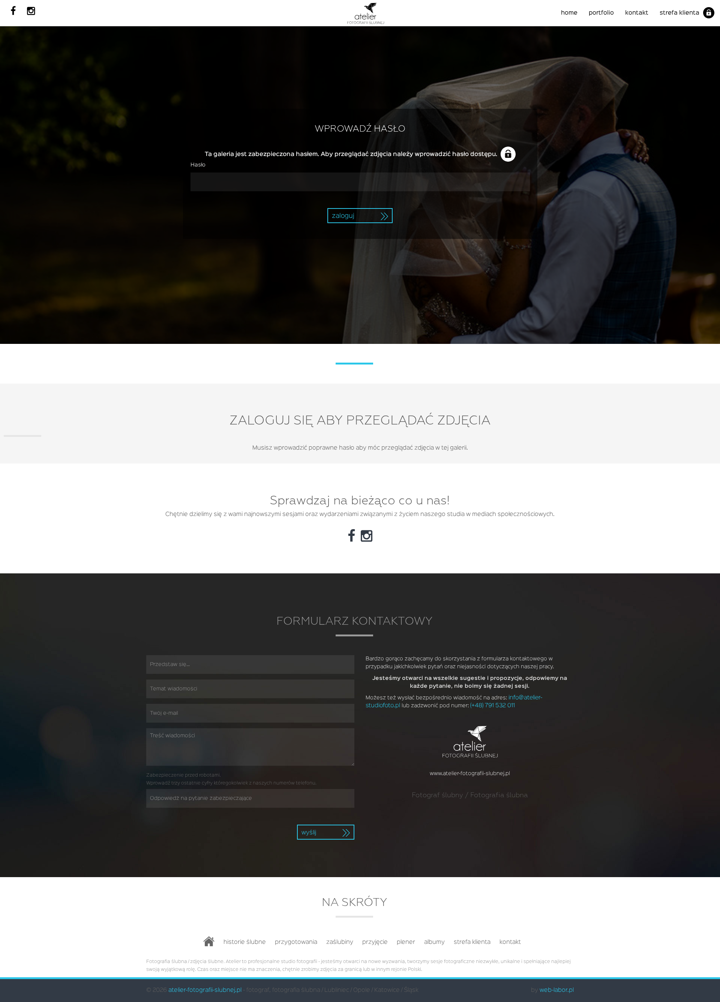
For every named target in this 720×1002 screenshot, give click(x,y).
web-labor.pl (557, 990)
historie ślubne (245, 942)
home (569, 13)
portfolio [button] (601, 13)
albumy (434, 942)
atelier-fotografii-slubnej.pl (205, 990)
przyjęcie (375, 942)
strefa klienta (679, 13)
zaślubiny (339, 942)
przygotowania (296, 942)
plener (406, 942)
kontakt (636, 13)
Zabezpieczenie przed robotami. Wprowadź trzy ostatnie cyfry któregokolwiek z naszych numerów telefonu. (231, 779)
